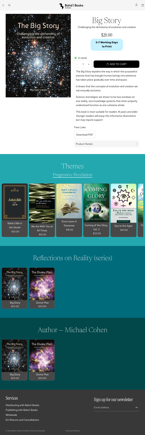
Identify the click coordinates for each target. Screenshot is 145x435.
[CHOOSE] (50, 218)
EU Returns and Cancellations (22, 419)
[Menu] (3, 5)
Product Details (84, 143)
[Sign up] (136, 407)
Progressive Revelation (72, 175)
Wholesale (11, 414)
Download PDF (84, 134)
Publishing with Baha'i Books (22, 410)
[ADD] (23, 215)
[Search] (9, 5)
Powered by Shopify (37, 431)
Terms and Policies (73, 431)
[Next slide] (134, 210)
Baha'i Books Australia (20, 431)
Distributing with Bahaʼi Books (22, 405)
